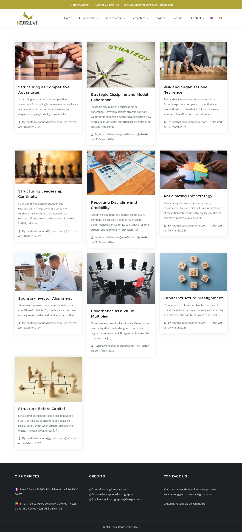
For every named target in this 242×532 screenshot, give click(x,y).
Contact (196, 18)
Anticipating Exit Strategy (188, 196)
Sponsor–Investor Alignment (45, 298)
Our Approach (86, 18)
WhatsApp (199, 503)
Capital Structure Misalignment (193, 298)
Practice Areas (113, 18)
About (178, 18)
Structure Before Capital (41, 409)
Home (68, 18)
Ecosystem (138, 18)
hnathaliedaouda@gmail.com (44, 121)
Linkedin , (169, 503)
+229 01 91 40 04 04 (106, 4)
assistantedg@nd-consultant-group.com (148, 4)
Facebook (181, 503)
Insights (160, 18)
